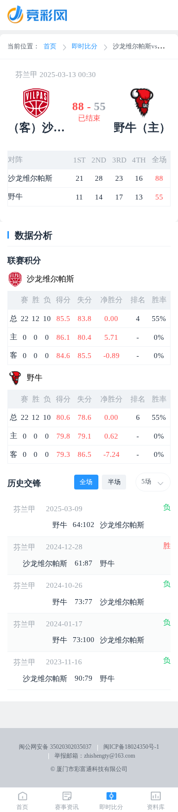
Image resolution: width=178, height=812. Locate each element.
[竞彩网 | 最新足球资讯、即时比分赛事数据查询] (42, 15)
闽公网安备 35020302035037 (55, 747)
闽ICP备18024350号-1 (131, 747)
